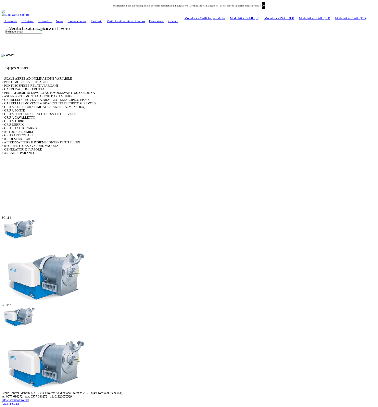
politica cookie (253, 5)
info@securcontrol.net (15, 400)
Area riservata (10, 403)
